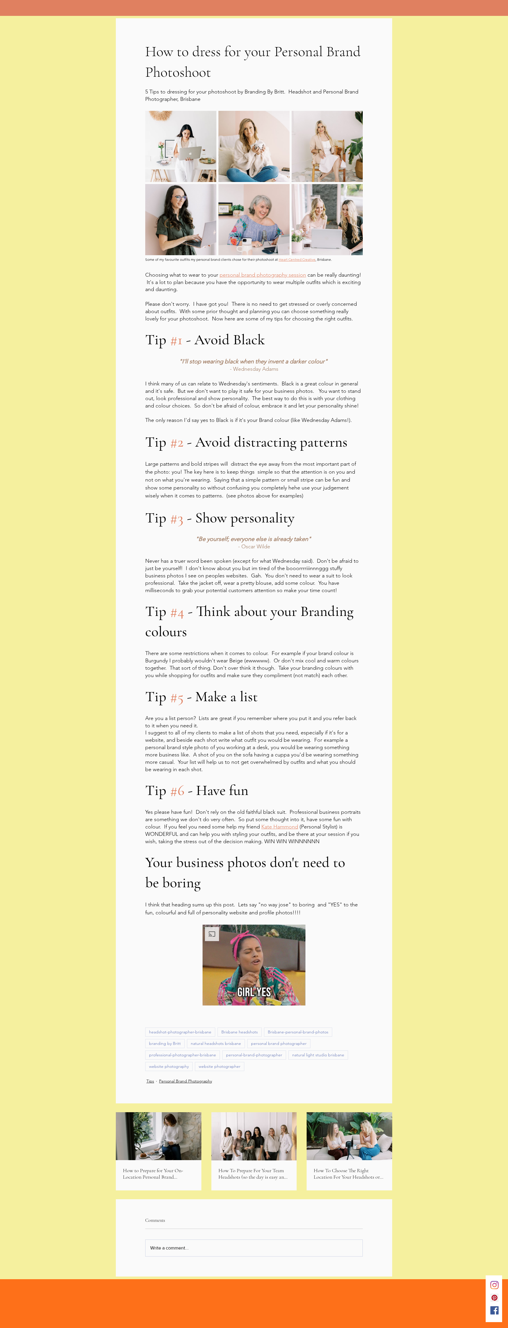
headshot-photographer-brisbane (180, 1032)
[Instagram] (494, 1285)
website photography (169, 1066)
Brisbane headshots (239, 1032)
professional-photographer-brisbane (182, 1055)
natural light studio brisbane (318, 1055)
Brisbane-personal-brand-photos (298, 1032)
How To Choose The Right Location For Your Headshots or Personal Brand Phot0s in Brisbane (349, 1173)
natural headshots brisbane (216, 1043)
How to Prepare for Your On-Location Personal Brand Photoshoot (153, 1173)
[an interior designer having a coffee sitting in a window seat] (158, 1136)
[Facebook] (494, 1310)
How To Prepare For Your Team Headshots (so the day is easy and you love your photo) (252, 1173)
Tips (150, 1081)
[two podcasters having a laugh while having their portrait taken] (349, 1136)
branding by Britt (165, 1043)
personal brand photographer (279, 1043)
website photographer (219, 1066)
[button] (254, 965)
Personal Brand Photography (185, 1081)
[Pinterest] (494, 1298)
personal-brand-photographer (254, 1055)
